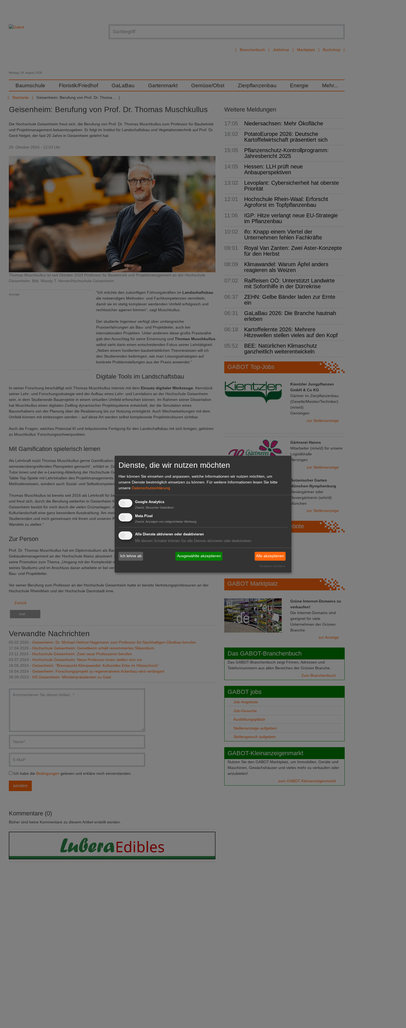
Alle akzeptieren (270, 556)
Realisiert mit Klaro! (272, 566)
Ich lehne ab (131, 556)
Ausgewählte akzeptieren (199, 556)
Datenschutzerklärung (151, 488)
